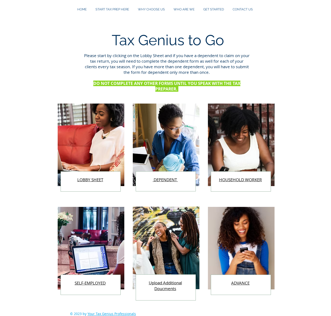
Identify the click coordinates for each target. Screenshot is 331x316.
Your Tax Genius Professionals (111, 313)
